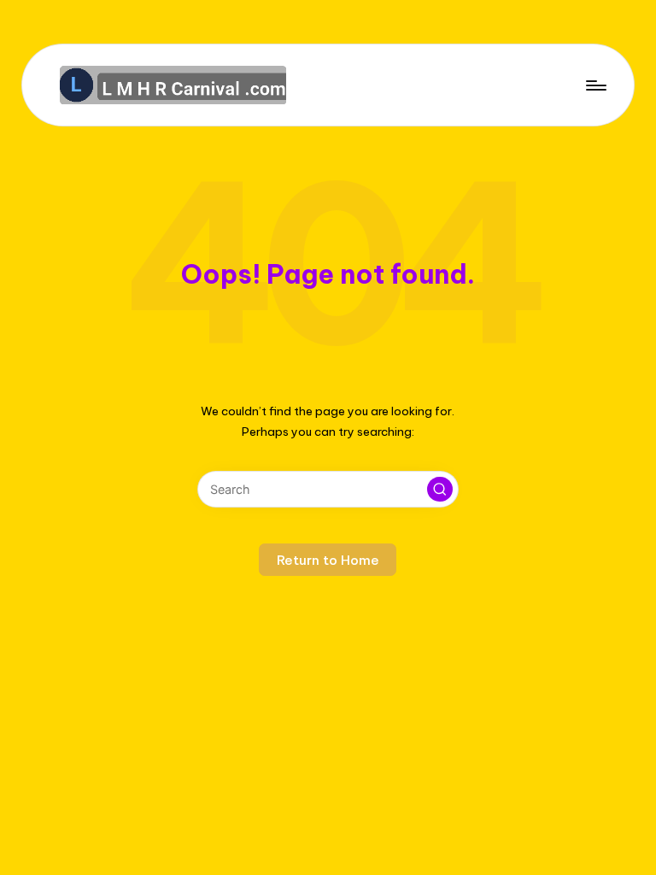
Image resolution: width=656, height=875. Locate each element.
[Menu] (595, 84)
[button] (440, 489)
